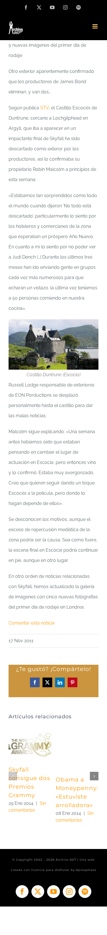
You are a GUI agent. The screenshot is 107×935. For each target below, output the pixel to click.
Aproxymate (86, 870)
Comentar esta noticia (31, 623)
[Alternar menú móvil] (95, 26)
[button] (13, 776)
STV (44, 108)
